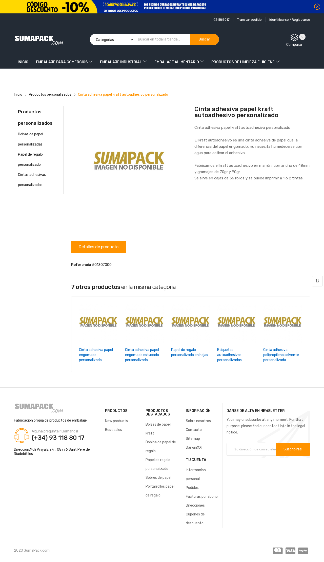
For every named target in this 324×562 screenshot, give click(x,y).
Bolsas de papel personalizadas (30, 139)
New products (116, 421)
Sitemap (193, 438)
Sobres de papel (158, 477)
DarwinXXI (194, 447)
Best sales (113, 430)
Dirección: (22, 449)
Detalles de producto (98, 246)
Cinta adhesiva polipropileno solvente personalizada (281, 355)
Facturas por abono (202, 496)
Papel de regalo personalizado (30, 159)
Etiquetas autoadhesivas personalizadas (229, 355)
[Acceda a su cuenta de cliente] (317, 281)
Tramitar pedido (249, 20)
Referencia (81, 265)
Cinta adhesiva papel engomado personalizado (96, 355)
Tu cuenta (196, 460)
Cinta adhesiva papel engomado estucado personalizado (142, 355)
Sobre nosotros (198, 421)
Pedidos (192, 488)
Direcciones (195, 505)
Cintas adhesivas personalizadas (32, 180)
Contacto (194, 430)
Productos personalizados (35, 117)
